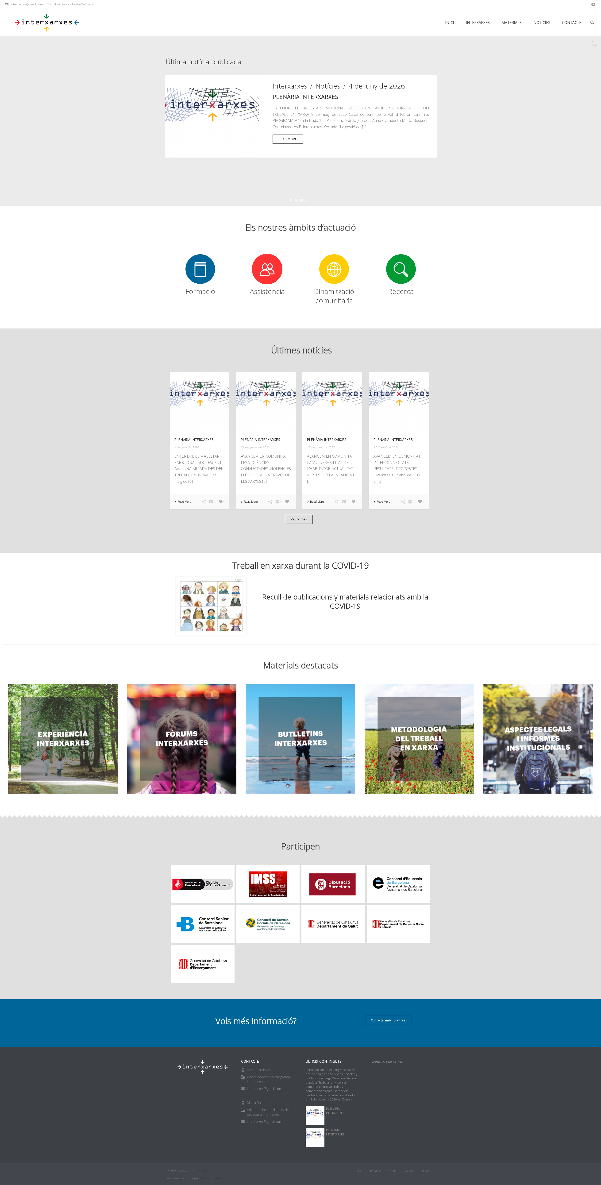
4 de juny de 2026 (377, 85)
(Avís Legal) (201, 1171)
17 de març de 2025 (321, 447)
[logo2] (398, 924)
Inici (449, 22)
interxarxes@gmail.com (27, 4)
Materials (511, 22)
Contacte (571, 22)
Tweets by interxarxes (386, 1061)
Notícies (541, 22)
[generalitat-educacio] (203, 964)
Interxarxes (478, 22)
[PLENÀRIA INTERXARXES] (212, 115)
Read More (184, 501)
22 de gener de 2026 (255, 447)
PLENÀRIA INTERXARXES (305, 96)
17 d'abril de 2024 (386, 447)
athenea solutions (212, 1178)
